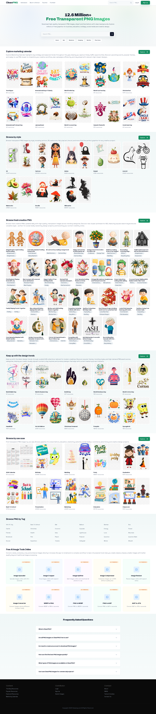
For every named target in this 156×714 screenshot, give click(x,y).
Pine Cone (97, 40)
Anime (66, 171)
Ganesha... (20, 341)
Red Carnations (65, 285)
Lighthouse (82, 533)
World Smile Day (69, 90)
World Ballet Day (11, 392)
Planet (57, 537)
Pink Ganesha (124, 314)
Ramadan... (33, 343)
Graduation (126, 472)
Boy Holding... (108, 343)
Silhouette (67, 205)
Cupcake (82, 528)
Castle (8, 528)
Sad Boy (86, 314)
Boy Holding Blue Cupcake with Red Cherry (108, 339)
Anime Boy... (72, 312)
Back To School (11, 507)
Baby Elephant (33, 256)
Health (32, 533)
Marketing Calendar (12, 696)
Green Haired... (119, 282)
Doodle (37, 205)
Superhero (34, 541)
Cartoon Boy (62, 253)
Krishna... (33, 314)
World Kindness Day (99, 392)
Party (95, 472)
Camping (80, 40)
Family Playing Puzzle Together (15, 308)
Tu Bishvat (91, 253)
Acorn (57, 40)
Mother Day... (53, 312)
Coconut (57, 528)
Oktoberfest (127, 90)
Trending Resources (12, 689)
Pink (32, 537)
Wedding (67, 472)
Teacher (44, 2)
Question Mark (132, 537)
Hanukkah (9, 426)
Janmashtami (39, 125)
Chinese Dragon (104, 314)
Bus (129, 524)
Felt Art (63, 341)
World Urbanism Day (41, 392)
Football (52, 2)
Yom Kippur (9, 90)
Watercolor (9, 205)
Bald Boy (109, 256)
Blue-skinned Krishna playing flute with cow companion (36, 310)
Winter (106, 541)
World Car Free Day (99, 90)
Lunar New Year (104, 312)
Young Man (72, 343)
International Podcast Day (14, 125)
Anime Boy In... (73, 341)
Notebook (9, 537)
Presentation (39, 507)
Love (105, 533)
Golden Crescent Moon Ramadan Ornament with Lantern (36, 339)
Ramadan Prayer (28, 282)
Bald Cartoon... (51, 253)
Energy (106, 528)
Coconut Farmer (142, 282)
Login (56, 689)
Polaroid (81, 537)
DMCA (106, 691)
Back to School (35, 2)
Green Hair (118, 285)
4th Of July (9, 524)
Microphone (106, 282)
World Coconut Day (70, 125)
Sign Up (57, 691)
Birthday (38, 472)
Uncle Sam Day (127, 125)
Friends (8, 533)
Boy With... (72, 314)
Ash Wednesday (88, 341)
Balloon (81, 524)
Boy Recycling (125, 256)
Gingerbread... (11, 253)
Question (106, 537)
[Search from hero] (112, 34)
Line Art (125, 171)
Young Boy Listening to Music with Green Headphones (74, 310)
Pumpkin (96, 426)
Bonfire (89, 40)
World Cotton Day (128, 392)
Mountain (131, 533)
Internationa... (96, 282)
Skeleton (71, 40)
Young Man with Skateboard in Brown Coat (74, 339)
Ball (56, 524)
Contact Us (107, 696)
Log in (137, 2)
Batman (106, 524)
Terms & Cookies (109, 694)
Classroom (126, 507)
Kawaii (95, 171)
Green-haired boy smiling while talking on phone (120, 281)
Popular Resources (12, 691)
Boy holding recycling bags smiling (124, 251)
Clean (12, 2)
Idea (56, 533)
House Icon (138, 256)
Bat (64, 40)
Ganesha (78, 285)
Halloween (24, 2)
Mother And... (53, 314)
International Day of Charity (43, 90)
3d (7, 171)
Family (46, 285)
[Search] (131, 3)
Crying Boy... (87, 312)
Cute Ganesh (32, 253)
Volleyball (82, 541)
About (106, 689)
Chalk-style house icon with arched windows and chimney (142, 251)
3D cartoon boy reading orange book (57, 250)
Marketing (67, 507)
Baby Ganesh (80, 282)
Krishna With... (35, 312)
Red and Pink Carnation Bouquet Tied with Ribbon (66, 281)
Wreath (130, 541)
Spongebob (126, 426)
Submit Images (59, 694)
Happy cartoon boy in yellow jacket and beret (79, 251)
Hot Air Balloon (40, 426)
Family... (9, 311)
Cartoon (38, 171)
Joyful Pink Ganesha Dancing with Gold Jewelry (125, 310)
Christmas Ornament (71, 426)
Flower (130, 528)
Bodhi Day (67, 392)
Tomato (57, 541)
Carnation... (64, 282)
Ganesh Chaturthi (99, 125)
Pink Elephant (11, 285)
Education (96, 507)
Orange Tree (100, 253)
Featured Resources (12, 694)
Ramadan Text (34, 341)
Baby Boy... (107, 341)
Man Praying (27, 285)
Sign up (145, 2)
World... (123, 253)
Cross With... (87, 343)
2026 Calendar (10, 472)
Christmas (34, 528)
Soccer (8, 541)
